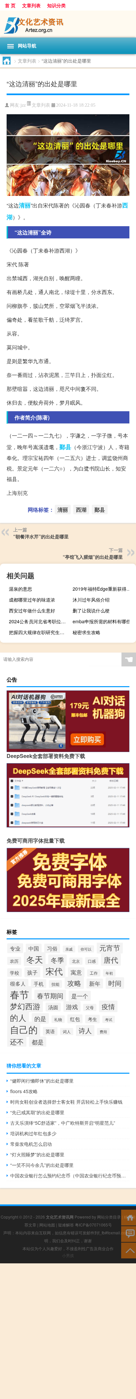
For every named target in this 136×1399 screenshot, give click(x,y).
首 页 (10, 5)
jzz (23, 105)
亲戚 (69, 949)
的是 (40, 1018)
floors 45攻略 (24, 1091)
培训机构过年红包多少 (33, 1133)
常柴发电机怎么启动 (31, 1144)
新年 (94, 983)
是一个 (79, 996)
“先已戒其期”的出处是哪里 (37, 1112)
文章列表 (31, 5)
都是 (38, 1041)
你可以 (86, 949)
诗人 (85, 1030)
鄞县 (65, 447)
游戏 (72, 1006)
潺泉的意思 (20, 588)
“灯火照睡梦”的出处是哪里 (37, 1154)
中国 (33, 948)
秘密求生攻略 (86, 632)
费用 (103, 1031)
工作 (94, 973)
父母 (90, 1007)
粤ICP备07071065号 (93, 1224)
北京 (76, 961)
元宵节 (109, 948)
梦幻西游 (25, 1006)
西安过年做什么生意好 (32, 610)
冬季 (57, 960)
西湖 (81, 509)
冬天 (34, 959)
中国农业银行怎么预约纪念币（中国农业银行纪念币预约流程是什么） (69, 1175)
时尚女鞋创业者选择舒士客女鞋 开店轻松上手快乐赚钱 (66, 1101)
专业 (15, 948)
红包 (75, 1018)
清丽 (25, 205)
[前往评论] (128, 1233)
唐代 (111, 960)
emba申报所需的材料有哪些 (102, 621)
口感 (92, 961)
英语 (50, 1031)
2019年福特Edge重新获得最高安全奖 (103, 588)
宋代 (54, 971)
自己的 (24, 1029)
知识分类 (56, 5)
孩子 (32, 972)
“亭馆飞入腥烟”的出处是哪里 (93, 556)
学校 (14, 972)
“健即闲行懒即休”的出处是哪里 (42, 1080)
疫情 (108, 1006)
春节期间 (50, 995)
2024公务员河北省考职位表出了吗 (40, 621)
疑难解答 (66, 1224)
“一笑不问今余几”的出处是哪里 (42, 1165)
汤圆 (53, 1007)
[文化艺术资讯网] (68, 24)
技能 (55, 984)
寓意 (76, 972)
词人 (67, 1031)
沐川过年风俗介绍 (91, 599)
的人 (18, 1017)
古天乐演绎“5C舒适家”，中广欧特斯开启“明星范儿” (62, 1122)
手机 (39, 983)
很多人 (18, 983)
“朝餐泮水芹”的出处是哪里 (41, 536)
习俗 (52, 948)
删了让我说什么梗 (91, 610)
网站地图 (47, 1224)
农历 (14, 961)
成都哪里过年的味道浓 (32, 599)
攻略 (74, 983)
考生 (92, 1019)
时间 (114, 983)
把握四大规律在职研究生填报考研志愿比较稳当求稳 (40, 632)
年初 (109, 973)
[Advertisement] (68, 1331)
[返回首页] (128, 1217)
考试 (108, 1019)
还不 (17, 1041)
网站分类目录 (109, 1217)
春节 (19, 994)
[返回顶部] (128, 1250)
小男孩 (68, 1255)
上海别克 (17, 493)
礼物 (58, 1019)
